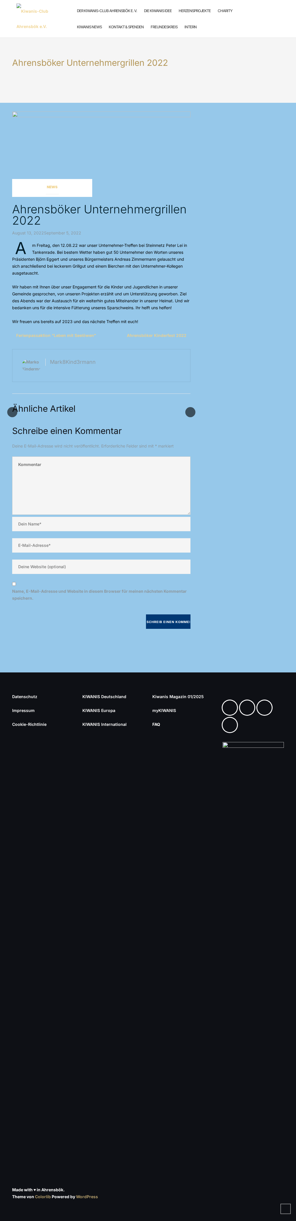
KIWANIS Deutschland (104, 696)
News (52, 187)
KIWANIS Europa (98, 710)
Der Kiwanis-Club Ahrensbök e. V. (107, 10)
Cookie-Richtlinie (29, 724)
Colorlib (43, 1196)
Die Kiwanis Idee (158, 10)
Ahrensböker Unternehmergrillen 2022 (99, 215)
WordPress (87, 1196)
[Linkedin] (266, 707)
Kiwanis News (89, 27)
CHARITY (225, 10)
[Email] (231, 725)
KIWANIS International (104, 724)
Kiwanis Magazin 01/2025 (178, 696)
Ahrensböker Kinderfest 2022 (156, 335)
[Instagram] (248, 707)
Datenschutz (24, 696)
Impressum (23, 710)
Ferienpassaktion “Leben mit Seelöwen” (56, 335)
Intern (190, 27)
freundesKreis (164, 27)
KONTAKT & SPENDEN (126, 27)
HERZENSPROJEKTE (195, 10)
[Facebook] (231, 707)
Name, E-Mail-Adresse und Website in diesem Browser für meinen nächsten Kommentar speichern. (99, 595)
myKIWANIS (164, 710)
